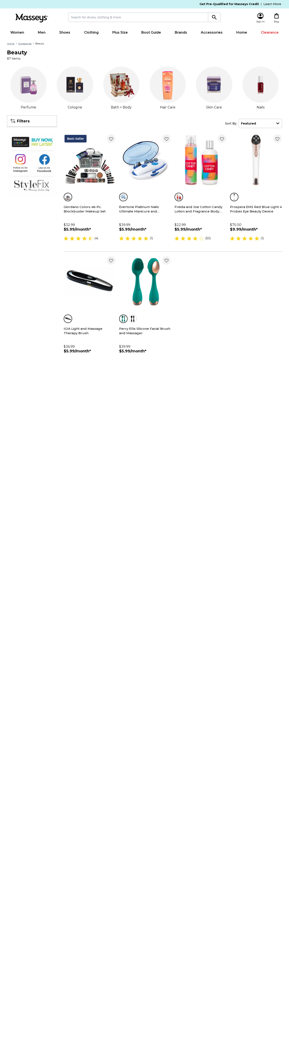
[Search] (214, 17)
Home (241, 32)
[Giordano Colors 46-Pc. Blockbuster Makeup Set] (90, 160)
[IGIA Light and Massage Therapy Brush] (90, 282)
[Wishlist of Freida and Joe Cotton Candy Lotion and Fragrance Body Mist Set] (222, 138)
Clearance (270, 32)
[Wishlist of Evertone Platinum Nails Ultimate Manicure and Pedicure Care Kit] (166, 138)
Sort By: (231, 123)
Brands (181, 32)
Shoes (64, 32)
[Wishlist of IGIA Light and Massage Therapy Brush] (111, 260)
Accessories (212, 32)
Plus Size (120, 32)
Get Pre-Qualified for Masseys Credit (229, 4)
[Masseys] (32, 18)
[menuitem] (17, 32)
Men (41, 32)
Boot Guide (151, 32)
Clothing (91, 32)
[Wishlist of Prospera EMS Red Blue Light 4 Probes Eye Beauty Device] (277, 138)
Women (17, 32)
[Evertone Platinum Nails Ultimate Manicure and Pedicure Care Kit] (145, 160)
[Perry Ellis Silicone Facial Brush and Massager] (145, 282)
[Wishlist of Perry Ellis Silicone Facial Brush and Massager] (166, 260)
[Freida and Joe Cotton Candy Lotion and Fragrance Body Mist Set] (201, 160)
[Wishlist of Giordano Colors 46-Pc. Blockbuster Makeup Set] (111, 138)
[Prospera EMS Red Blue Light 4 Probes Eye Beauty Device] (256, 160)
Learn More (272, 4)
